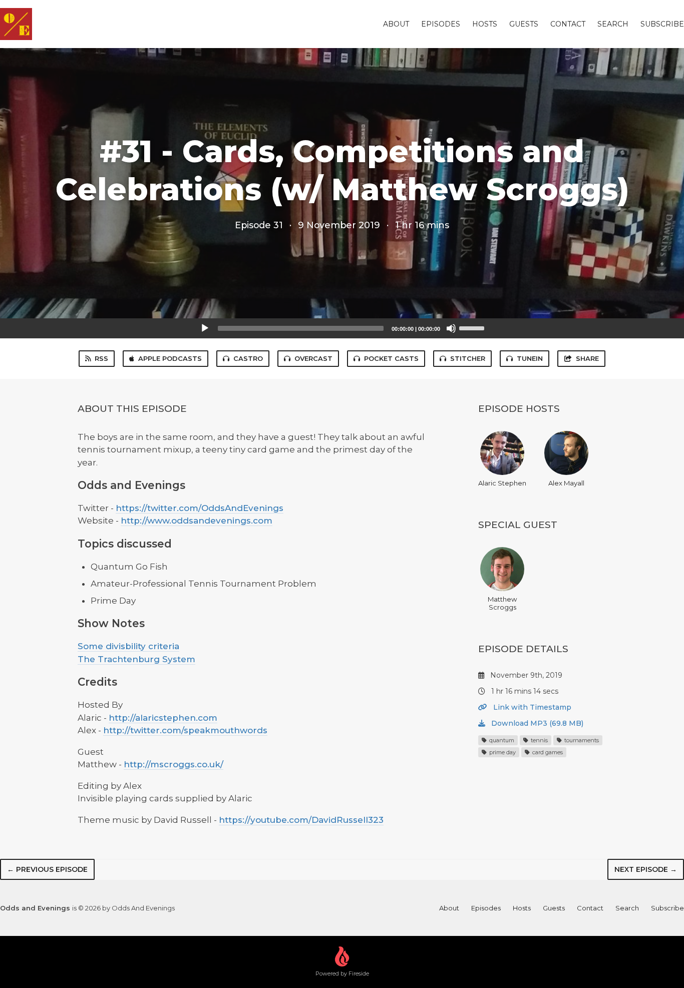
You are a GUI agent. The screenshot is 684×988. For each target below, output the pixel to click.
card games (547, 752)
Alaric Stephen (502, 483)
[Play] (205, 328)
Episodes (440, 24)
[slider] (473, 327)
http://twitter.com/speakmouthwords (185, 730)
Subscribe (662, 24)
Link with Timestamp (531, 707)
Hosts (484, 24)
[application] (342, 328)
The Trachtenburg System (136, 659)
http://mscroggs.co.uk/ (173, 764)
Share (587, 358)
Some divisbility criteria (128, 646)
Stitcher (467, 358)
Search (612, 24)
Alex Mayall (566, 483)
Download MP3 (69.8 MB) (536, 723)
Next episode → (645, 869)
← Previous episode (47, 869)
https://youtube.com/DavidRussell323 (301, 820)
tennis (538, 740)
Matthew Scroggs (502, 603)
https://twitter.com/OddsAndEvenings (199, 508)
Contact (567, 24)
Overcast (313, 358)
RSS (101, 358)
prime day (502, 752)
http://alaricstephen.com (163, 718)
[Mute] (451, 328)
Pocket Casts (391, 358)
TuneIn (530, 358)
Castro (248, 358)
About (396, 24)
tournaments (581, 740)
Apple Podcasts (170, 358)
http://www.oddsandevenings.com (196, 521)
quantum (501, 740)
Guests (523, 24)
